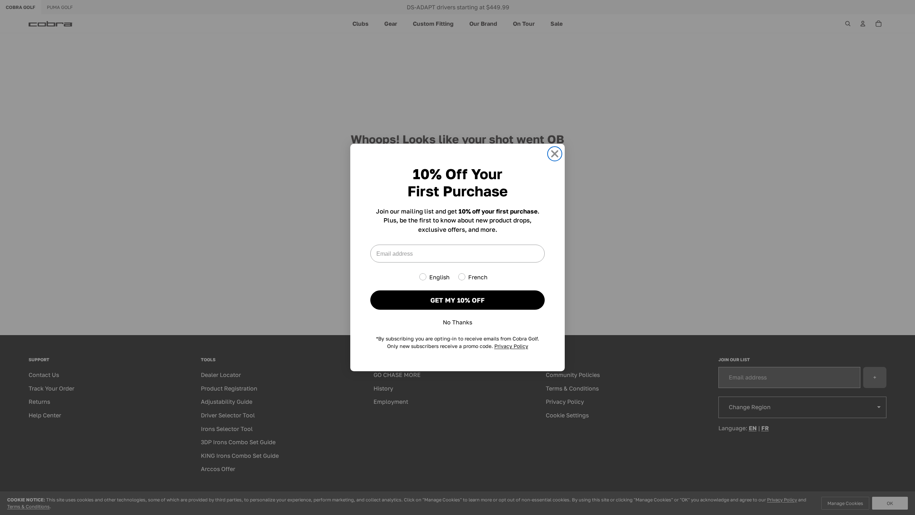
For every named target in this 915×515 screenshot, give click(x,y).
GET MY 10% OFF (457, 300)
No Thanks (457, 322)
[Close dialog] (555, 154)
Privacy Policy (511, 346)
